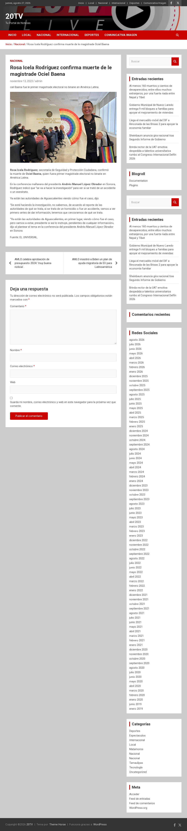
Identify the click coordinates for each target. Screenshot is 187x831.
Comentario (18, 306)
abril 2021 (135, 631)
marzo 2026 (136, 362)
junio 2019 (135, 704)
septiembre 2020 (139, 663)
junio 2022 (135, 567)
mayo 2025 (136, 408)
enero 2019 (136, 708)
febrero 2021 (137, 640)
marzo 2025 (136, 417)
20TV (14, 16)
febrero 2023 (137, 531)
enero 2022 (136, 590)
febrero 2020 (137, 695)
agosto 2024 (136, 449)
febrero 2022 (137, 585)
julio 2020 (135, 672)
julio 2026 (135, 344)
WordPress (100, 824)
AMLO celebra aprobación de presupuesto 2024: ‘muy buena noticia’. (33, 263)
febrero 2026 (137, 367)
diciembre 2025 (138, 376)
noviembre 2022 (138, 544)
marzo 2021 (136, 636)
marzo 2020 (136, 690)
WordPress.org (138, 808)
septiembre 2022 (139, 554)
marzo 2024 (136, 472)
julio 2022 (135, 563)
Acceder (134, 794)
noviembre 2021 (138, 599)
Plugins (133, 185)
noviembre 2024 (138, 435)
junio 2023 (135, 513)
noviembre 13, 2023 (21, 81)
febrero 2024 (137, 476)
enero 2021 (136, 645)
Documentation (138, 180)
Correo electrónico (22, 366)
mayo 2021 (136, 626)
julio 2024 (135, 453)
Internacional (118, 3)
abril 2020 (135, 686)
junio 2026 (135, 349)
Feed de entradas (139, 798)
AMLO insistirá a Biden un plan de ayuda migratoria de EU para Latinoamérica (92, 263)
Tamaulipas (136, 762)
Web (12, 382)
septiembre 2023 (139, 499)
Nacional (103, 3)
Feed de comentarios (142, 803)
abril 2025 (135, 412)
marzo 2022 (136, 581)
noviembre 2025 (138, 380)
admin (38, 81)
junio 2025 (135, 403)
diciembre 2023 (138, 485)
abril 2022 (135, 576)
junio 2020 (135, 677)
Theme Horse (57, 824)
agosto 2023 (136, 503)
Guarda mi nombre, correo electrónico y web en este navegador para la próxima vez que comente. (63, 404)
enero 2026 (136, 371)
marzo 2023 (136, 526)
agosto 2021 (136, 613)
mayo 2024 (136, 462)
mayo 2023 (136, 517)
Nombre (16, 350)
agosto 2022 (136, 558)
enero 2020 (136, 699)
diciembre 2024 (138, 431)
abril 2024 (135, 467)
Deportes (134, 3)
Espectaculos (137, 735)
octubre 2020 (137, 658)
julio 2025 (135, 399)
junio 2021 (135, 622)
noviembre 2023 (138, 490)
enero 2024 (136, 481)
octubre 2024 (137, 440)
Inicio (81, 3)
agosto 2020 (136, 667)
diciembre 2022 (138, 540)
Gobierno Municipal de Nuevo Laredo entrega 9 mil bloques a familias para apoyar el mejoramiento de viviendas (151, 108)
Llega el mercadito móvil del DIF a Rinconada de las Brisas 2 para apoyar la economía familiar (153, 124)
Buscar (175, 61)
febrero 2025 (137, 421)
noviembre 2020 (138, 654)
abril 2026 (135, 358)
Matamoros (136, 749)
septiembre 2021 (139, 608)
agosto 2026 (136, 339)
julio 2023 (135, 508)
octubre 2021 (137, 604)
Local (91, 3)
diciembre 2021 (138, 595)
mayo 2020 (136, 681)
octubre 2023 (137, 494)
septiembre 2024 (139, 444)
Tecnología (135, 767)
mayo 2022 (136, 572)
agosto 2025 (136, 394)
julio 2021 (135, 617)
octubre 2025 (137, 385)
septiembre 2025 (139, 390)
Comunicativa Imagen (155, 3)
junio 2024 (135, 458)
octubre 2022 (137, 549)
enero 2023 (136, 535)
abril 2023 (135, 522)
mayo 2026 (136, 353)
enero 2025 (136, 426)
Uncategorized (138, 772)
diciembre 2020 (138, 649)
